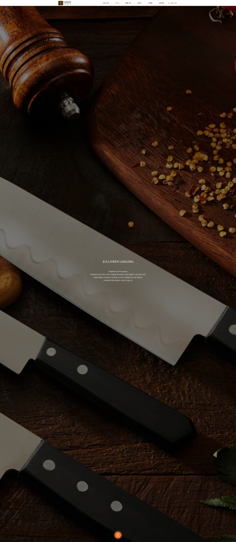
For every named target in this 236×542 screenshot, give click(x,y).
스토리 (139, 3)
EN (172, 3)
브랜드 (117, 3)
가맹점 (150, 3)
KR (169, 3)
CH (176, 3)
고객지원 (161, 3)
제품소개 (128, 3)
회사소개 (106, 3)
